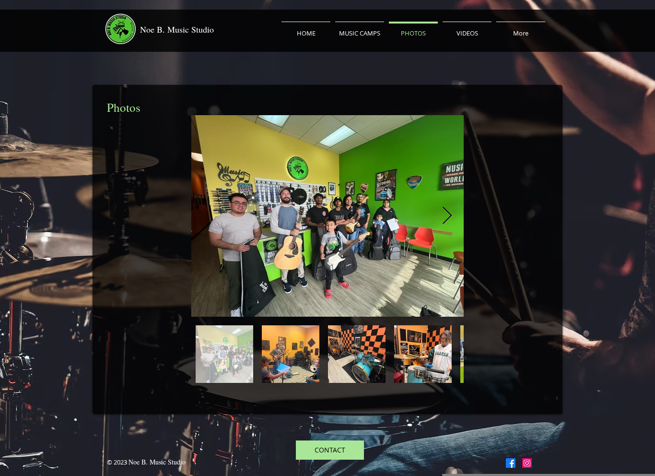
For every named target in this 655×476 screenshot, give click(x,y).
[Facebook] (510, 463)
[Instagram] (527, 463)
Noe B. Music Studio (177, 29)
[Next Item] (447, 216)
